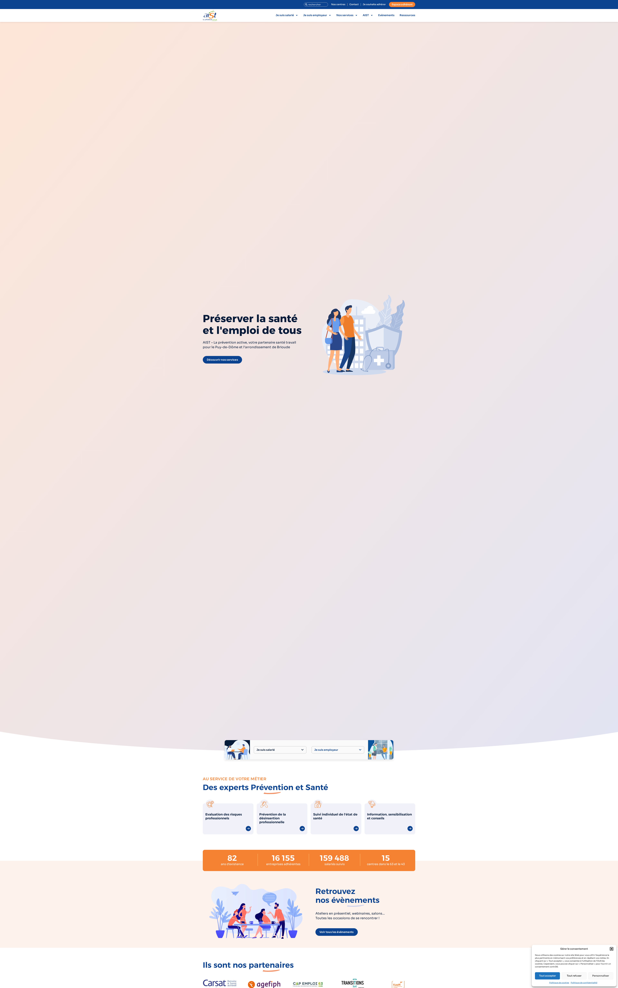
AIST (366, 15)
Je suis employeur (315, 15)
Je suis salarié (285, 15)
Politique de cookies (559, 982)
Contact (354, 4)
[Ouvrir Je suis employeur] (360, 750)
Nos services (344, 15)
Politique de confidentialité (584, 982)
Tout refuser (574, 975)
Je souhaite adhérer (374, 4)
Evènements (386, 15)
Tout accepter (547, 975)
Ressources (407, 15)
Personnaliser (600, 975)
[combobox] (316, 4)
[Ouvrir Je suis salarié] (302, 750)
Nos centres (338, 4)
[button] (611, 948)
